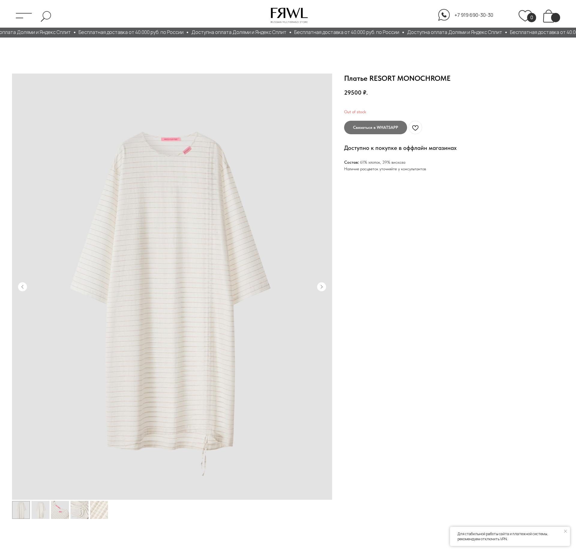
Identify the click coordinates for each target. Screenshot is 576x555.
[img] (548, 16)
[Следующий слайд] (321, 286)
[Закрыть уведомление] (565, 531)
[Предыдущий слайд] (22, 286)
